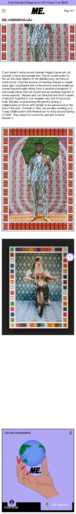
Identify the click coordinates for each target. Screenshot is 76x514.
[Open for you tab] (11, 502)
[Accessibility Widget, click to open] (70, 257)
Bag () (69, 11)
